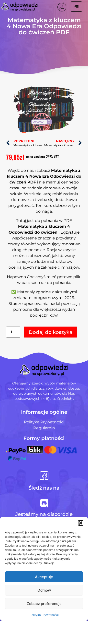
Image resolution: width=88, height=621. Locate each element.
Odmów (44, 590)
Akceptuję (44, 577)
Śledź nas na (44, 488)
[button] (80, 523)
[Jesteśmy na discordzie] (44, 503)
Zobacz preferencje (44, 603)
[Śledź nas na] (44, 475)
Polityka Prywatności (44, 615)
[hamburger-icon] (76, 6)
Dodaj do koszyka (50, 332)
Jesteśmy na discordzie (44, 514)
